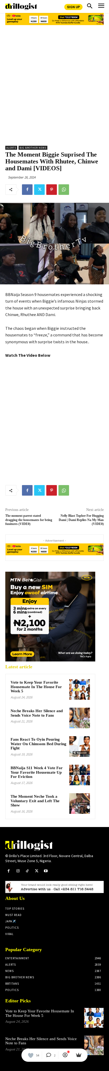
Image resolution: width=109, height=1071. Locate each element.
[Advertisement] (54, 83)
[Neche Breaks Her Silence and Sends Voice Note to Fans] (79, 718)
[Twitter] (39, 189)
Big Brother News (33, 147)
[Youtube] (46, 871)
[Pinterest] (51, 189)
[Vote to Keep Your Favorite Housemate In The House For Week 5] (79, 689)
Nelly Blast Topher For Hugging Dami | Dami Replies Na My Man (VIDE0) (81, 520)
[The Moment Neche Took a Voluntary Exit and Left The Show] (79, 803)
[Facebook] (27, 189)
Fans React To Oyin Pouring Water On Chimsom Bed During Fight (38, 743)
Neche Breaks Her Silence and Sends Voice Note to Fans (37, 713)
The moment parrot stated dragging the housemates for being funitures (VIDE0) (28, 520)
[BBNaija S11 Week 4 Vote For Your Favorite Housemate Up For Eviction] (79, 775)
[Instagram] (18, 871)
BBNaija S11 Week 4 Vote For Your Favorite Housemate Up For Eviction (37, 772)
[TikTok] (27, 871)
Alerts (11, 147)
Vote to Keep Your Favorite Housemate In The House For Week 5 (36, 686)
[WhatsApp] (63, 189)
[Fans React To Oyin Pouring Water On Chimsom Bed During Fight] (79, 746)
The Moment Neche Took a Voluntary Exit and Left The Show (35, 800)
